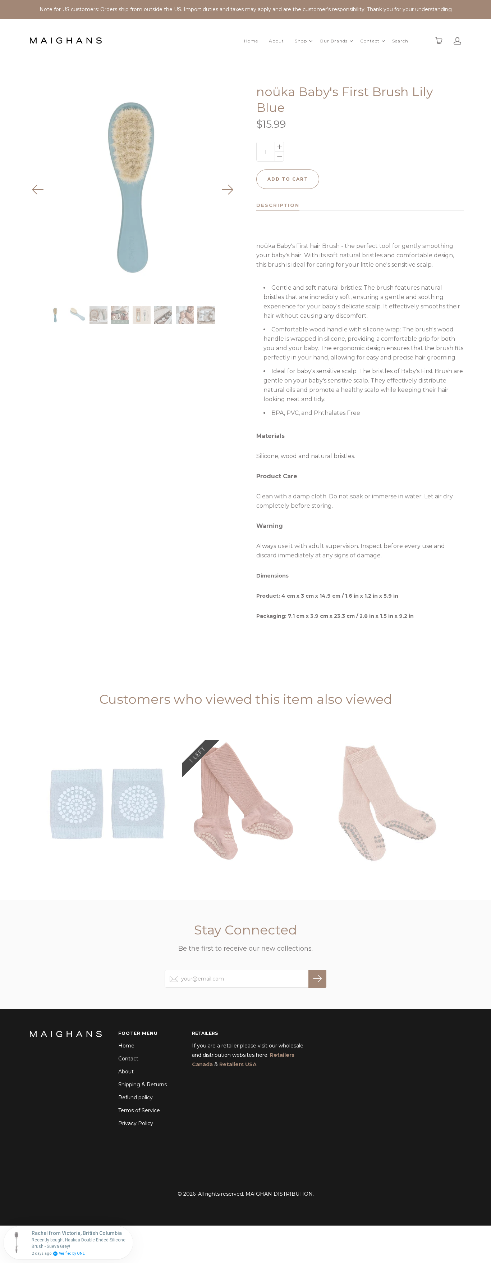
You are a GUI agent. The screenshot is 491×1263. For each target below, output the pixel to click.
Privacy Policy (135, 1123)
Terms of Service (139, 1110)
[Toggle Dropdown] (310, 41)
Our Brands (334, 41)
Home (251, 41)
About (276, 41)
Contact (370, 41)
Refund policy (135, 1097)
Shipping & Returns (142, 1084)
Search (400, 41)
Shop (301, 41)
